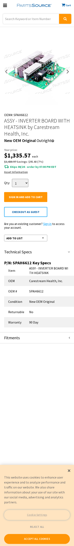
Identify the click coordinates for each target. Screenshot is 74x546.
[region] (37, 505)
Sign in (47, 224)
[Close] (69, 470)
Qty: (7, 183)
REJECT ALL (37, 527)
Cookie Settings (37, 515)
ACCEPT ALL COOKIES (37, 539)
